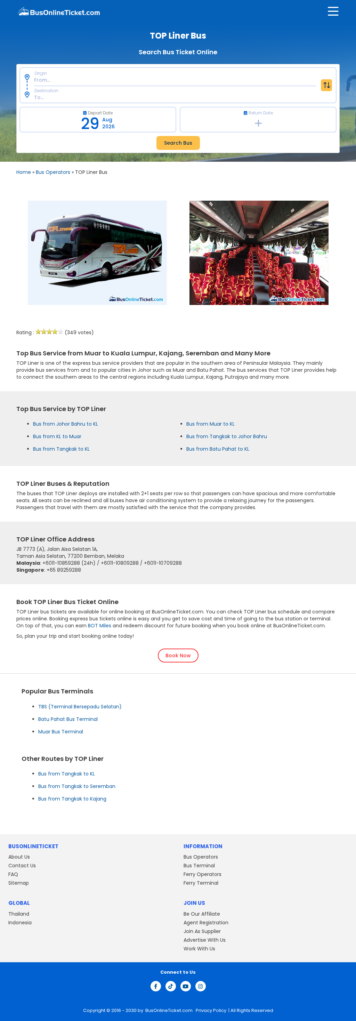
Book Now (178, 655)
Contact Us (22, 865)
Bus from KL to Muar (57, 436)
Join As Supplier (202, 931)
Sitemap (18, 883)
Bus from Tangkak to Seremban (76, 786)
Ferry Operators (202, 874)
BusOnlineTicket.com (169, 1010)
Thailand (18, 913)
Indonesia (20, 922)
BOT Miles (99, 625)
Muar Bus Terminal (60, 731)
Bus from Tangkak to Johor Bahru (226, 436)
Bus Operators (53, 172)
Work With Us (199, 948)
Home (23, 172)
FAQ (13, 874)
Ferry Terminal (201, 883)
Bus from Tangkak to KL (61, 448)
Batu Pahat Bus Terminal (68, 719)
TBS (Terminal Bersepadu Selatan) (80, 706)
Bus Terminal (199, 865)
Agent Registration (206, 922)
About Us (19, 857)
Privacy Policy (210, 1010)
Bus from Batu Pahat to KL (217, 448)
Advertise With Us (205, 939)
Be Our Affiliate (202, 913)
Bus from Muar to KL (210, 423)
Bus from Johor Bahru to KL (65, 423)
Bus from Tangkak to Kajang (72, 798)
